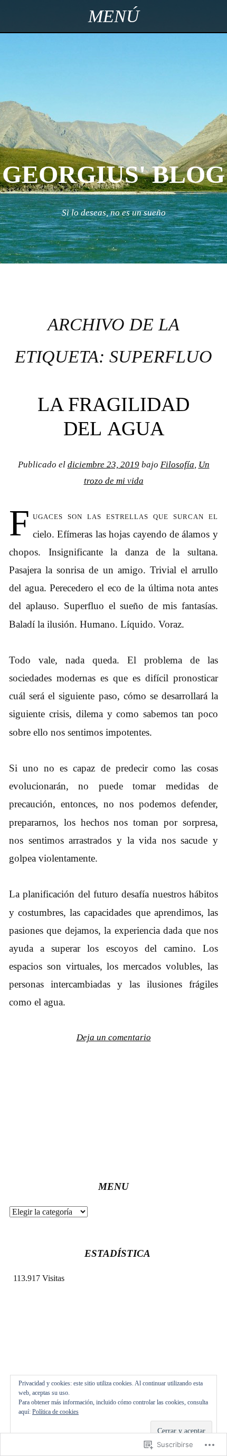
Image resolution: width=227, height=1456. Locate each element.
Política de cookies (55, 1411)
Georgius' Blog (113, 174)
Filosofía (177, 465)
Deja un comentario (114, 1037)
